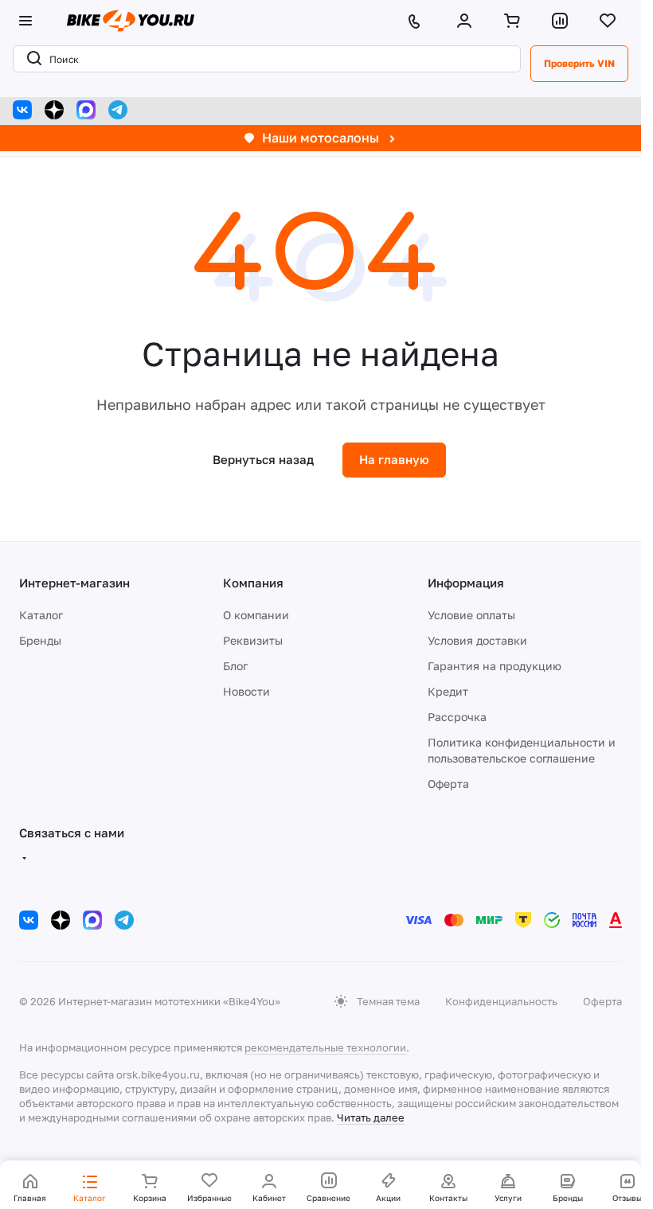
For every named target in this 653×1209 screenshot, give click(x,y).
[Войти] (467, 21)
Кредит (448, 691)
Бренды (40, 640)
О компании (256, 615)
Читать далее (371, 1117)
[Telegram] (117, 109)
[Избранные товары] (611, 21)
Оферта (448, 783)
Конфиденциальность (501, 1001)
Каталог (41, 615)
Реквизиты (253, 640)
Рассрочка (457, 716)
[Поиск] (31, 59)
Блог (235, 666)
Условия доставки (477, 640)
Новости (246, 691)
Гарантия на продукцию (494, 666)
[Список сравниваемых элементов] (563, 21)
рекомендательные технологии (325, 1047)
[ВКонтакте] (22, 109)
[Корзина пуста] (515, 21)
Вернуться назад (263, 459)
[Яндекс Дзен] (54, 109)
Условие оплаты (471, 615)
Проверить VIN (579, 63)
